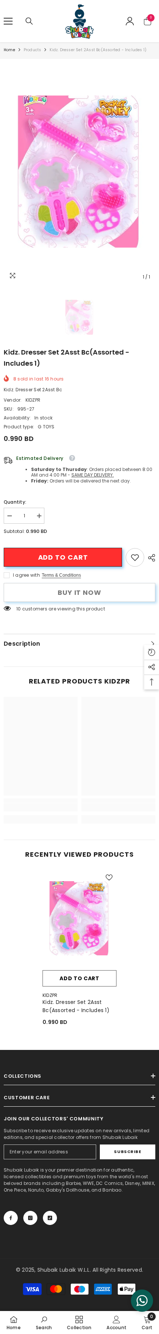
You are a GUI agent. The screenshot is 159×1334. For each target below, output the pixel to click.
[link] (135, 557)
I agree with (26, 575)
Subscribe (127, 1152)
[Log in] (130, 21)
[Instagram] (30, 1218)
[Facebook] (11, 1218)
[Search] (29, 21)
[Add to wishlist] (109, 877)
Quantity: (15, 502)
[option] (79, 171)
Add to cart (63, 557)
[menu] (8, 21)
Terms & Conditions (61, 575)
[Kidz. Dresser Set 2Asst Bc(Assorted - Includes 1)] (79, 918)
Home (9, 50)
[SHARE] (149, 558)
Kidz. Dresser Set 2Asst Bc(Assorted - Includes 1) (76, 1006)
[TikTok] (50, 1218)
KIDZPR (33, 400)
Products (32, 50)
